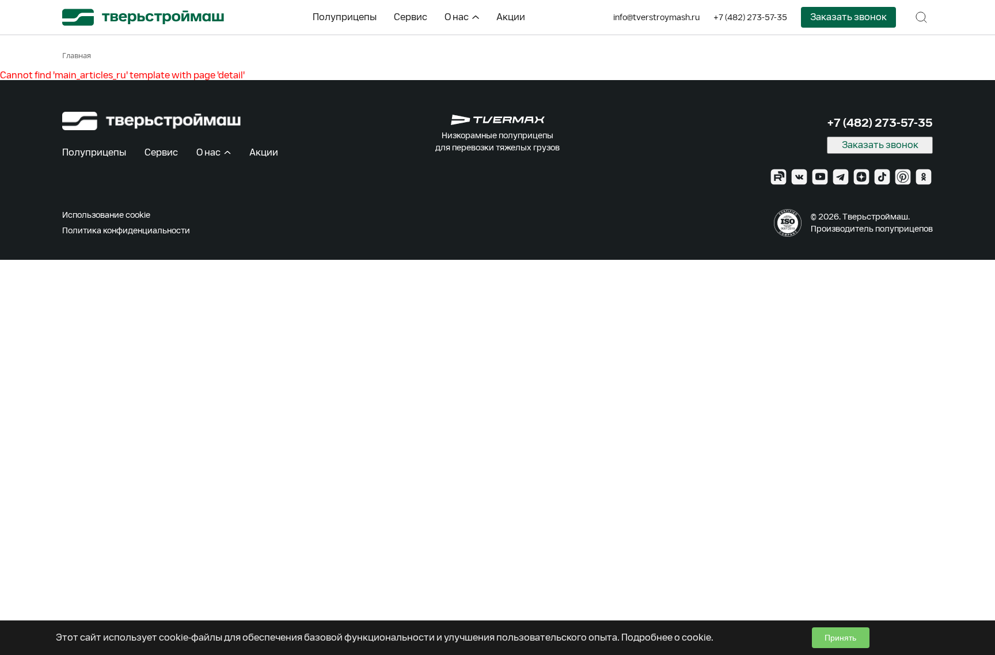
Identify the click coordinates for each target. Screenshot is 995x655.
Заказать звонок (848, 17)
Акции (510, 17)
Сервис (410, 17)
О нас (457, 17)
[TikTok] (882, 177)
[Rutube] (778, 177)
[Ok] (923, 177)
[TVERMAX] (498, 120)
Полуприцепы (345, 17)
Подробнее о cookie (666, 637)
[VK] (799, 177)
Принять (840, 637)
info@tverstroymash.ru (656, 17)
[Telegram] (840, 177)
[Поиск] (921, 17)
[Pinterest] (903, 177)
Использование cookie (106, 214)
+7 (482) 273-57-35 (750, 17)
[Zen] (861, 177)
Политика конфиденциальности (126, 230)
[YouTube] (820, 177)
